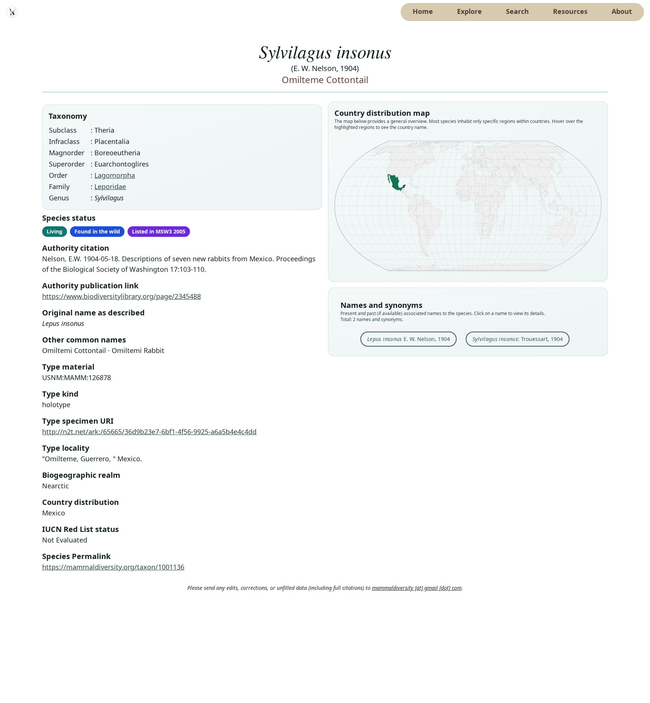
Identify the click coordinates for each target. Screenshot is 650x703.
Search (517, 11)
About (622, 11)
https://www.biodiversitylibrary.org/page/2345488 (121, 296)
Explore (469, 11)
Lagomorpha (114, 175)
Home (423, 11)
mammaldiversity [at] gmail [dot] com (417, 587)
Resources (570, 11)
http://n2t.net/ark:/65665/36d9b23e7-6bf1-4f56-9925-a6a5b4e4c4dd (149, 431)
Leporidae (110, 186)
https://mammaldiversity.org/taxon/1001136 (113, 566)
